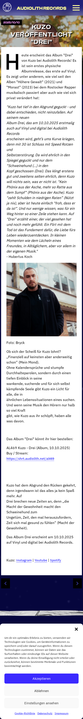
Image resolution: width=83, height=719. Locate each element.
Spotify (55, 560)
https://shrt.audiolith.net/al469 (30, 458)
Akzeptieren (42, 678)
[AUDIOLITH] (8, 12)
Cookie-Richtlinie (25, 713)
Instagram (24, 560)
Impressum (61, 713)
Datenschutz (44, 713)
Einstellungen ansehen (41, 703)
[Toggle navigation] (76, 8)
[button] (76, 629)
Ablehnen (41, 691)
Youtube (41, 560)
